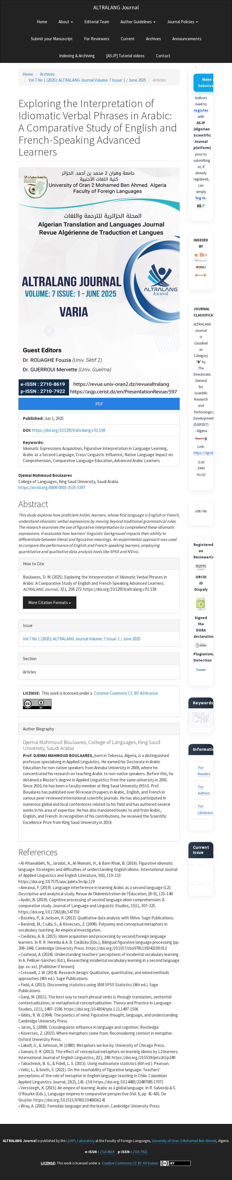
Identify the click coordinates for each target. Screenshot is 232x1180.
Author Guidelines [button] (137, 21)
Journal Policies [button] (181, 21)
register (201, 110)
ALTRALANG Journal (116, 7)
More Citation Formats (48, 602)
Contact (163, 55)
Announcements (186, 38)
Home (42, 21)
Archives (153, 38)
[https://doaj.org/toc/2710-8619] (201, 267)
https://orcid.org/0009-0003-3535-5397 (51, 487)
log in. (201, 197)
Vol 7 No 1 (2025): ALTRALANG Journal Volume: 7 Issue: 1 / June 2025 (87, 80)
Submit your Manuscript (52, 38)
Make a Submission (208, 82)
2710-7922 (139, 1151)
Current (128, 38)
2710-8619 (107, 1151)
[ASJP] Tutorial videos (125, 55)
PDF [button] (99, 404)
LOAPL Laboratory (80, 1140)
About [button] (64, 21)
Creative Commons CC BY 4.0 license (126, 693)
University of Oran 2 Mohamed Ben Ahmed (184, 1140)
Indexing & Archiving (77, 55)
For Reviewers (96, 38)
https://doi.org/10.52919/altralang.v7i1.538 (68, 430)
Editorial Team (96, 21)
